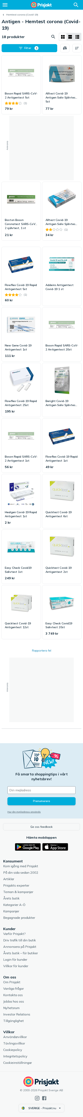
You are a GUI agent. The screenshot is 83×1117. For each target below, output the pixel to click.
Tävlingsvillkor (14, 1043)
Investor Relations (16, 1014)
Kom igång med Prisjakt (20, 866)
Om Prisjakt (11, 982)
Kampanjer (11, 911)
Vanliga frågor (13, 988)
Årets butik (11, 898)
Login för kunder (15, 959)
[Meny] (5, 5)
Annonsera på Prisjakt (19, 947)
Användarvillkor (15, 1037)
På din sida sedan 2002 (20, 872)
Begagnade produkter (19, 918)
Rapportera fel (41, 650)
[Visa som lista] (70, 36)
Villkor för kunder (15, 966)
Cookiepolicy (12, 1050)
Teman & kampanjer (18, 892)
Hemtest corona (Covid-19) (22, 14)
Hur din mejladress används (24, 811)
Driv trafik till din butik (19, 940)
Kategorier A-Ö (14, 905)
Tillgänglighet (13, 1021)
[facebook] (44, 1098)
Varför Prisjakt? (14, 934)
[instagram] (37, 1098)
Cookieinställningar (17, 1063)
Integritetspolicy (15, 1056)
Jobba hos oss (13, 1001)
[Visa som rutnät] (62, 36)
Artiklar (8, 879)
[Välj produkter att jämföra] (64, 48)
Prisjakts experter (16, 885)
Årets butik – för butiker (20, 953)
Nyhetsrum (11, 1008)
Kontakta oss (13, 995)
